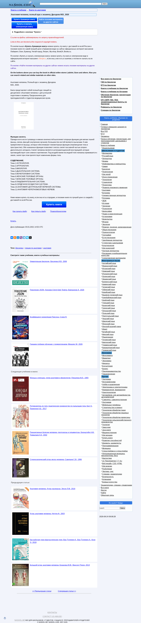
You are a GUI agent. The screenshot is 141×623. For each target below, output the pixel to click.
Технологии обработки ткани (114, 410)
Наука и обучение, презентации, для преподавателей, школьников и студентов (116, 141)
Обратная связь (107, 495)
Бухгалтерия (107, 366)
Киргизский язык (109, 342)
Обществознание (109, 230)
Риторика (106, 198)
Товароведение (108, 374)
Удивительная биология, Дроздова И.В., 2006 (48, 261)
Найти (103, 493)
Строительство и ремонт (112, 407)
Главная (104, 124)
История (105, 203)
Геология (106, 425)
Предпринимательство (111, 371)
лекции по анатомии (33, 248)
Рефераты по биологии (111, 107)
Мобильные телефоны (111, 405)
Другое (104, 490)
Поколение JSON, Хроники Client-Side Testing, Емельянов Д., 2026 (57, 290)
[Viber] (21, 237)
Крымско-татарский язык (112, 295)
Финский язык (107, 334)
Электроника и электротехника (114, 387)
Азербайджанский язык (111, 297)
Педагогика (107, 185)
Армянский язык (109, 284)
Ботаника (106, 193)
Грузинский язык (109, 340)
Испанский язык (108, 269)
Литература (107, 159)
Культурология (108, 245)
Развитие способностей (112, 440)
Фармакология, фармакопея (113, 390)
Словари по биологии (110, 110)
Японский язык (108, 324)
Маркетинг (106, 358)
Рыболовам (107, 469)
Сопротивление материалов (114, 258)
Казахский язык (108, 305)
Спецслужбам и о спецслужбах (115, 451)
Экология (106, 224)
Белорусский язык (109, 282)
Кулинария (106, 479)
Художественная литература (114, 195)
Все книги (105, 488)
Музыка (105, 222)
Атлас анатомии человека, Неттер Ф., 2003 (47, 514)
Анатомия (106, 190)
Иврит (104, 329)
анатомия (47, 248)
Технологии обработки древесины (116, 417)
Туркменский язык (109, 345)
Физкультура (107, 219)
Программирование (110, 446)
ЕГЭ (102, 134)
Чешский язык (108, 319)
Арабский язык (108, 300)
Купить (13, 221)
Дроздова (19, 248)
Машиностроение (109, 433)
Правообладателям (58, 211)
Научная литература (110, 251)
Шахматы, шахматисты (111, 443)
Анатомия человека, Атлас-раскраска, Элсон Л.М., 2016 (52, 489)
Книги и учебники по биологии (114, 88)
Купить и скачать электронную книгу (24, 25)
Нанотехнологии (109, 392)
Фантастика (107, 458)
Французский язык (109, 266)
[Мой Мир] (18, 237)
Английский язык (109, 263)
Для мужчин (107, 466)
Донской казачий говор (111, 326)
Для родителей (108, 248)
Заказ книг (106, 427)
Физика (105, 161)
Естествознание (108, 238)
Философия (107, 211)
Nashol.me (20, 620)
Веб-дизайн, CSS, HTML (112, 463)
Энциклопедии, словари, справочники (116, 485)
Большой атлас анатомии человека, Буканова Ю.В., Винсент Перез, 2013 (60, 565)
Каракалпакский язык (111, 348)
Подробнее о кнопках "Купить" (28, 32)
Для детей (106, 174)
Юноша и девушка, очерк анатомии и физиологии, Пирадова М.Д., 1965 (59, 378)
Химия (105, 166)
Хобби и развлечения (111, 384)
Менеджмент (107, 355)
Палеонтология (108, 232)
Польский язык (108, 313)
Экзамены (105, 136)
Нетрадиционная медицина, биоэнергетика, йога (113, 455)
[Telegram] (24, 237)
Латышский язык (109, 311)
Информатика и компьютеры (114, 164)
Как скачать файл (20, 211)
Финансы (106, 363)
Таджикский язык (109, 350)
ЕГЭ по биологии (108, 85)
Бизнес (105, 369)
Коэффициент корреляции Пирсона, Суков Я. (48, 317)
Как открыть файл (38, 211)
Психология (107, 209)
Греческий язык (108, 308)
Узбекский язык (108, 290)
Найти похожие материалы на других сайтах (51, 20)
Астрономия (107, 216)
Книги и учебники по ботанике (114, 92)
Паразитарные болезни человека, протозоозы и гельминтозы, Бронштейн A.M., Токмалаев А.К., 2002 (62, 433)
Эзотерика (106, 379)
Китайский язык (108, 332)
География (106, 235)
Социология (107, 182)
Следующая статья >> (67, 591)
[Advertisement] (76, 94)
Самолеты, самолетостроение (114, 400)
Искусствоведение (110, 177)
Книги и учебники (108, 145)
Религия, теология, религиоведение (116, 227)
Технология (107, 180)
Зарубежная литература (112, 240)
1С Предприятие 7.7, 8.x (112, 461)
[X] (30, 237)
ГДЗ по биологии (108, 82)
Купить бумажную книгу (24, 19)
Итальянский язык (109, 274)
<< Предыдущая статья (41, 591)
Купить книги (54, 204)
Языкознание (107, 337)
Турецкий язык (108, 303)
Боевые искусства (109, 482)
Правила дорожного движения (114, 187)
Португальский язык (110, 316)
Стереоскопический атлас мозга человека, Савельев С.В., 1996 (56, 459)
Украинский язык (109, 279)
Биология (106, 169)
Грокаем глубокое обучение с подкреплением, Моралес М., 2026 (56, 344)
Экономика (106, 361)
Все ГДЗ (104, 131)
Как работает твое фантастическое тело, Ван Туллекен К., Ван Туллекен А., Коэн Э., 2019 (62, 541)
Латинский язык (108, 276)
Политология (107, 172)
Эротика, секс (107, 471)
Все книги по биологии (111, 79)
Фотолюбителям (108, 382)
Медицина (106, 448)
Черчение (106, 206)
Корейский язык (108, 292)
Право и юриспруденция (112, 214)
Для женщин (107, 435)
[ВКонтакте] (11, 237)
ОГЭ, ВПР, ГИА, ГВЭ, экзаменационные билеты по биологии (114, 102)
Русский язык (107, 156)
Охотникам (106, 402)
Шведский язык (108, 321)
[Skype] (27, 237)
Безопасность (108, 477)
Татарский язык (108, 287)
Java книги (106, 430)
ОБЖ (104, 201)
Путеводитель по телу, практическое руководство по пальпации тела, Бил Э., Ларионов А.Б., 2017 (61, 407)
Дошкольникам (108, 148)
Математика (107, 153)
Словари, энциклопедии (112, 474)
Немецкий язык (108, 271)
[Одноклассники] (15, 237)
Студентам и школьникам (112, 243)
